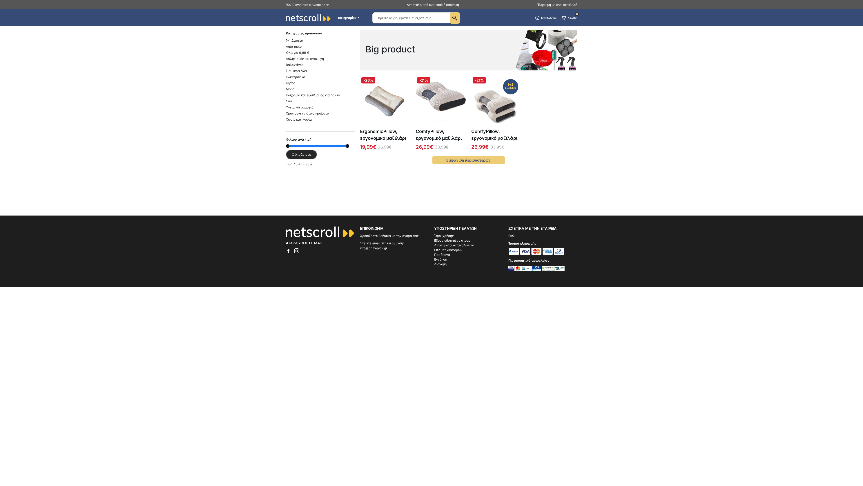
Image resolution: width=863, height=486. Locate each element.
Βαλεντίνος (294, 65)
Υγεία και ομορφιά (300, 107)
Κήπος (290, 83)
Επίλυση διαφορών (448, 250)
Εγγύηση (440, 259)
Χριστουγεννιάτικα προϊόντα (307, 113)
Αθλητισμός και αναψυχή (305, 59)
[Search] (455, 18)
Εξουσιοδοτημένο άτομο (452, 240)
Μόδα (290, 89)
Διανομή (440, 264)
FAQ (511, 236)
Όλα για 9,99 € (297, 52)
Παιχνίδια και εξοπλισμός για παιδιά (313, 95)
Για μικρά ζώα (296, 71)
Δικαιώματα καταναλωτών (454, 245)
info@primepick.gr (373, 248)
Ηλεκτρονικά (295, 77)
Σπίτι (289, 101)
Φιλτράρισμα (301, 154)
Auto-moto (294, 46)
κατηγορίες (347, 18)
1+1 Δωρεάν (295, 40)
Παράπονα (442, 254)
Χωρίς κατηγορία (299, 119)
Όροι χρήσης (444, 236)
